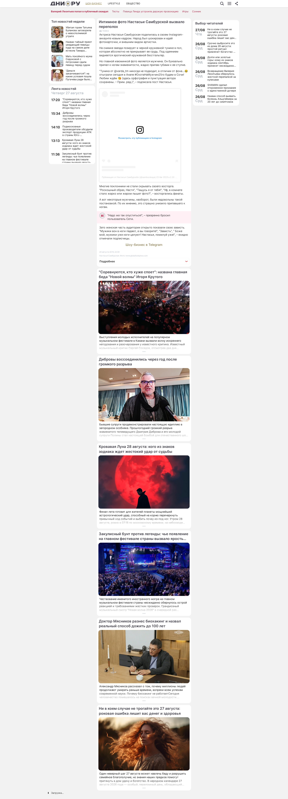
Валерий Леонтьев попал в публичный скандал (79, 11)
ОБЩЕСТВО (133, 3)
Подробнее (107, 261)
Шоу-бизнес (94, 3)
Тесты (115, 11)
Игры (185, 11)
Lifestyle (114, 3)
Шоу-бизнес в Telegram (144, 245)
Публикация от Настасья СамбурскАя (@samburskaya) (129, 177)
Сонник (196, 11)
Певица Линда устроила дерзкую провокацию (150, 11)
